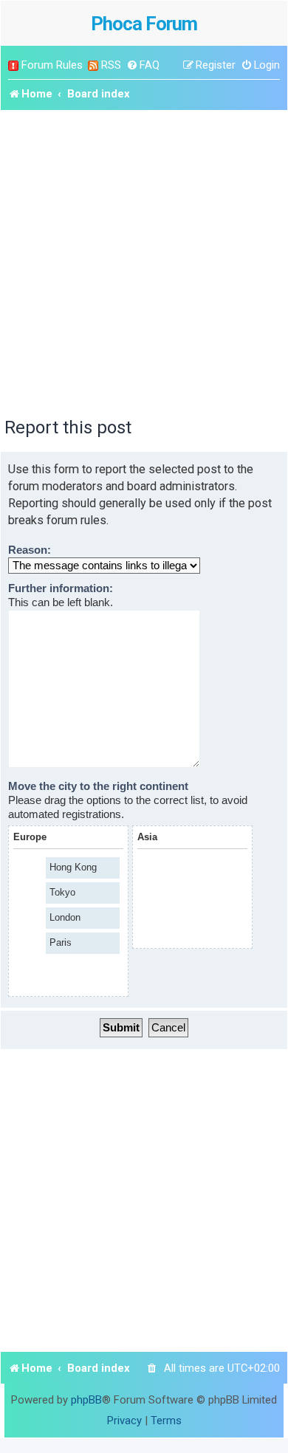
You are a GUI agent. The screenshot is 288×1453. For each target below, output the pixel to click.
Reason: (29, 550)
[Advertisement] (144, 261)
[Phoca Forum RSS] (93, 65)
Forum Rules (52, 65)
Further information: (60, 588)
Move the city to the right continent (98, 786)
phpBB (86, 1399)
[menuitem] (143, 65)
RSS (111, 65)
